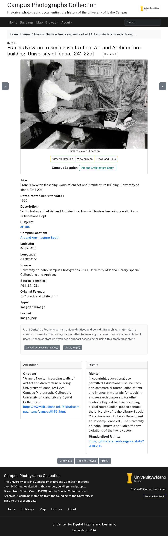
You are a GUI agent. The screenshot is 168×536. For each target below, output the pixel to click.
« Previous (66, 460)
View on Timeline (62, 159)
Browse (56, 509)
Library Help (71, 347)
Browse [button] (50, 22)
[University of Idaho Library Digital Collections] (149, 8)
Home (13, 22)
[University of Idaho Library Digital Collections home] (146, 478)
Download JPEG (106, 159)
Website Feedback (155, 496)
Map (39, 22)
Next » (105, 460)
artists (25, 227)
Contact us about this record (41, 347)
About (71, 509)
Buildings (27, 22)
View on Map (85, 159)
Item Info (109, 54)
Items (26, 34)
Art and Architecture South (97, 167)
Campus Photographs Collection (52, 4)
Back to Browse (86, 460)
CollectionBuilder (154, 489)
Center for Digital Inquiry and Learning (86, 524)
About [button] (65, 22)
